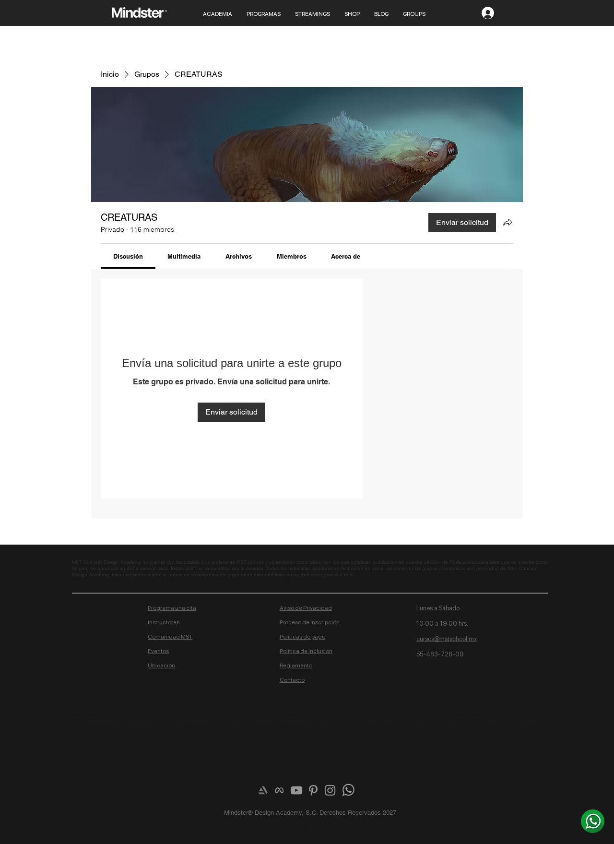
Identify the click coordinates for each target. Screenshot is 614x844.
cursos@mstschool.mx (446, 638)
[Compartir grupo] (507, 222)
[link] (128, 256)
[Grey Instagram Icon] (330, 790)
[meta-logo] (279, 790)
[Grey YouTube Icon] (296, 790)
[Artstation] (263, 790)
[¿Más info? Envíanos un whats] (592, 821)
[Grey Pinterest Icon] (313, 790)
